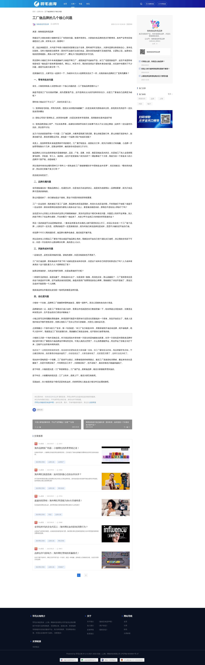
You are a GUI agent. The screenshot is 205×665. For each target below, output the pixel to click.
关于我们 (90, 622)
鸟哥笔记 (36, 647)
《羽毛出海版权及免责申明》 (44, 402)
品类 (152, 98)
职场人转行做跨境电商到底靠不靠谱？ (155, 68)
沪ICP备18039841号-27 (130, 653)
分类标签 (127, 633)
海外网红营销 (40, 462)
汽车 (140, 104)
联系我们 (90, 634)
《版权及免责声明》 (105, 622)
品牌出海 (40, 11)
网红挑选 (61, 488)
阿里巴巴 (142, 98)
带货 (50, 514)
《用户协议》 (103, 626)
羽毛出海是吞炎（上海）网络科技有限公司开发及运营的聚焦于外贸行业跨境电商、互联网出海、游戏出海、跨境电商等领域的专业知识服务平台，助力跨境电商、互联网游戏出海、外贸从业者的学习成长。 (54, 627)
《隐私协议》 (103, 630)
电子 (149, 104)
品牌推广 (61, 462)
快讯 (88, 3)
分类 (73, 3)
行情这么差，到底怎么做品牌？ (153, 61)
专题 (80, 3)
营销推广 (61, 567)
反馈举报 (92, 402)
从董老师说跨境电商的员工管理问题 (154, 76)
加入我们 (90, 626)
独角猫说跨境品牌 (43, 24)
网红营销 (61, 541)
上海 (161, 98)
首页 (65, 3)
